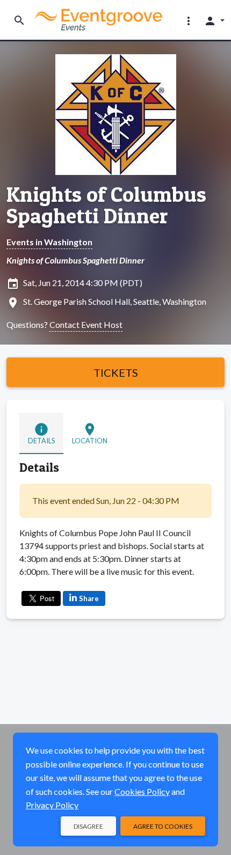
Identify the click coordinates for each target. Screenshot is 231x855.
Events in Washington (49, 242)
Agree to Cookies (162, 826)
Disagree (88, 826)
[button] (189, 20)
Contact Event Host (85, 324)
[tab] (41, 433)
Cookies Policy (142, 791)
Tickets (115, 372)
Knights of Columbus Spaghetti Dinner (106, 205)
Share (89, 598)
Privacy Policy (52, 805)
